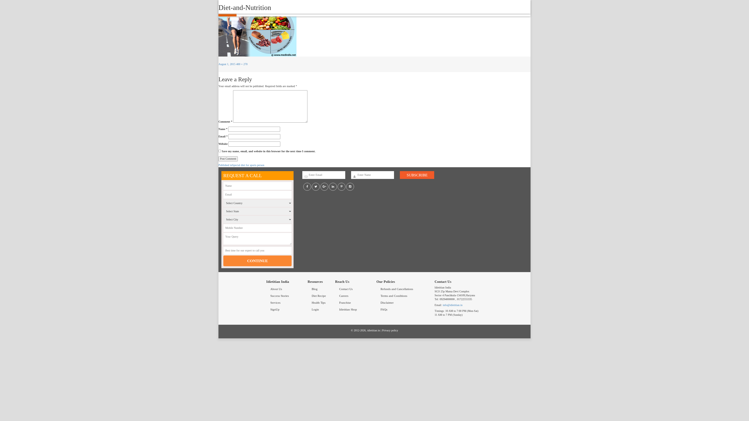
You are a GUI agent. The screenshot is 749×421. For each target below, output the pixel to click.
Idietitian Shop (348, 309)
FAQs (384, 309)
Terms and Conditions (394, 295)
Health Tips (319, 302)
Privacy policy (390, 330)
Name (222, 129)
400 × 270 (242, 64)
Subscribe (417, 175)
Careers (343, 295)
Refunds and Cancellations (397, 289)
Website (223, 143)
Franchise (345, 302)
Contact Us (346, 289)
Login (315, 309)
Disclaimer (387, 302)
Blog (315, 289)
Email (223, 136)
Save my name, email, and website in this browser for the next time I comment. (269, 151)
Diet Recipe (319, 295)
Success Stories (279, 295)
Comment (225, 121)
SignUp (275, 309)
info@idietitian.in (452, 305)
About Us (276, 289)
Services (275, 302)
